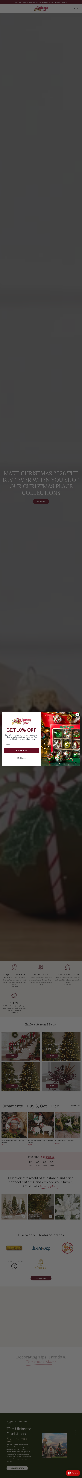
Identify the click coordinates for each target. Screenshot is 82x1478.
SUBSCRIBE (21, 750)
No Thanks (21, 758)
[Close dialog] (77, 714)
